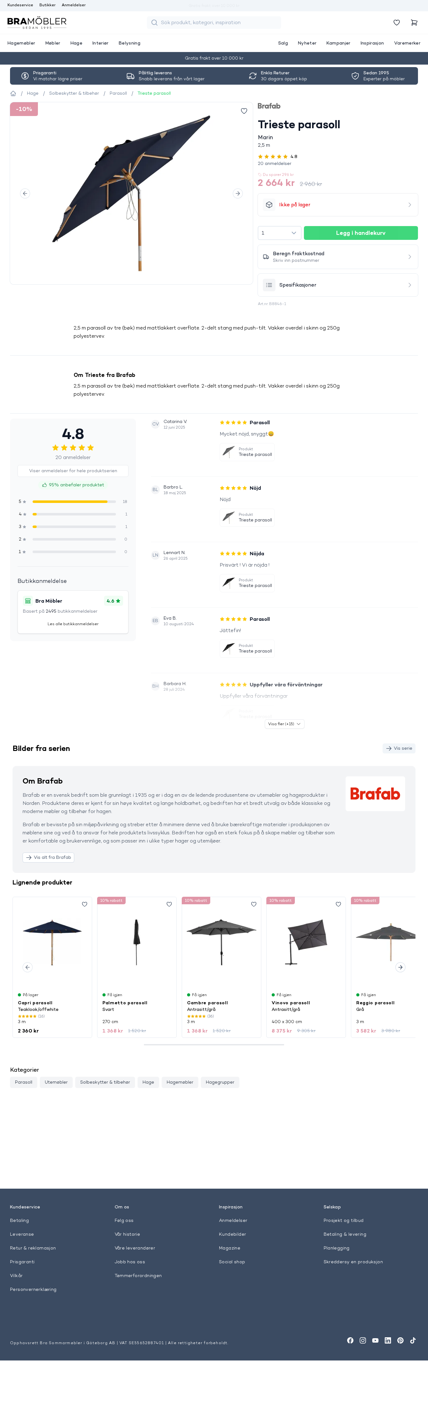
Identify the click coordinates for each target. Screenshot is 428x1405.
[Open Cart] (414, 22)
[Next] (238, 193)
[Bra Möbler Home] (37, 22)
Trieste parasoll (255, 454)
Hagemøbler (180, 1082)
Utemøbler (56, 1082)
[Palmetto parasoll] (136, 942)
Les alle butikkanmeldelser (73, 623)
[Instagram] (363, 1340)
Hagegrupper (220, 1082)
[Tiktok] (413, 1340)
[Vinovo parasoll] (306, 942)
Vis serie (403, 748)
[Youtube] (375, 1340)
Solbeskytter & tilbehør (105, 1082)
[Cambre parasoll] (221, 942)
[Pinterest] (400, 1340)
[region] (131, 193)
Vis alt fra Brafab (52, 857)
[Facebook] (350, 1340)
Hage (148, 1082)
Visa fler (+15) (281, 723)
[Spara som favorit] (85, 904)
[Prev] (25, 193)
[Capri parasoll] (52, 942)
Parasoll (23, 1082)
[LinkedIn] (388, 1340)
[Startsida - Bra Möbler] (13, 93)
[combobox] (280, 233)
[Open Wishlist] (396, 22)
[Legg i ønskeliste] (244, 111)
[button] (338, 163)
